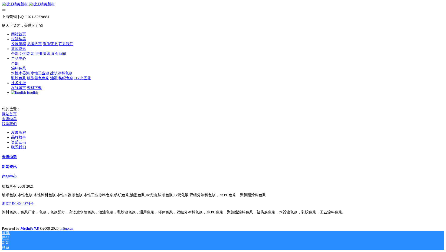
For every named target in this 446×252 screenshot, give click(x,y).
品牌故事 (18, 137)
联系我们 (9, 124)
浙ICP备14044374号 (18, 204)
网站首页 (18, 34)
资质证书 (18, 142)
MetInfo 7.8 (29, 228)
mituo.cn (66, 228)
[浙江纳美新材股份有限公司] (223, 4)
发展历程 (18, 132)
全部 (15, 54)
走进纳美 (9, 119)
